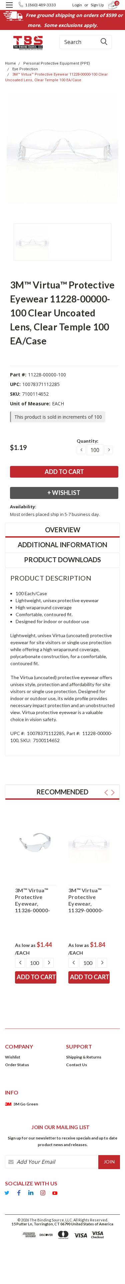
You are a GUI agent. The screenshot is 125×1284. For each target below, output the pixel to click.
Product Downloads (62, 560)
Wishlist (12, 1057)
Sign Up (97, 4)
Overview (62, 530)
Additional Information (62, 545)
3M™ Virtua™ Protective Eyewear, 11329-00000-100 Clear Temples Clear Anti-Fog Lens (86, 900)
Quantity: (87, 441)
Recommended (62, 792)
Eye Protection (25, 69)
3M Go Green (25, 1103)
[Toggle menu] (9, 9)
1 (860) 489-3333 (40, 4)
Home (10, 63)
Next (113, 792)
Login (77, 4)
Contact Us (76, 1064)
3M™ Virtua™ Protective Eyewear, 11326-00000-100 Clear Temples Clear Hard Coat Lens (35, 900)
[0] (109, 5)
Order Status (17, 1064)
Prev (106, 792)
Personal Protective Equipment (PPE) (56, 63)
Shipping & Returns (83, 1057)
